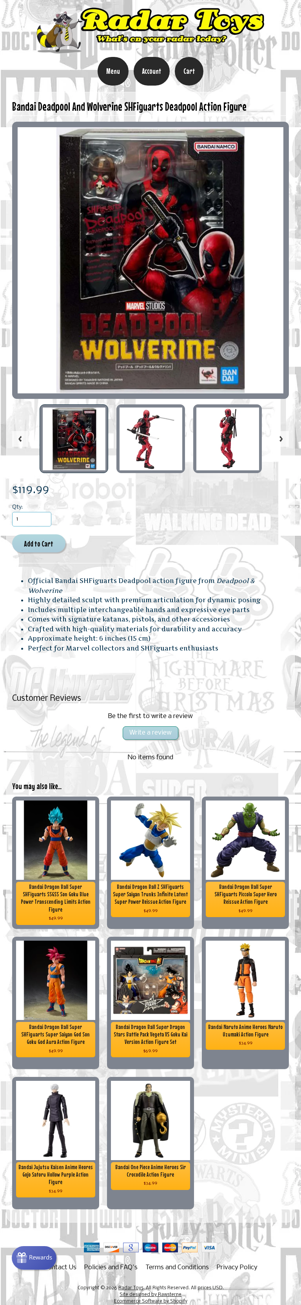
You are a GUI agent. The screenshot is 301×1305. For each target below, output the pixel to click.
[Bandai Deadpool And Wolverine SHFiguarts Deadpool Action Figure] (74, 438)
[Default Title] (150, 260)
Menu (113, 71)
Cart (189, 71)
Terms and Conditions (177, 1267)
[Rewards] (34, 1258)
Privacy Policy (237, 1267)
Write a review (150, 733)
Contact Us (60, 1267)
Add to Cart (38, 543)
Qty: (17, 507)
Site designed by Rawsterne (150, 1294)
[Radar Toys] (150, 51)
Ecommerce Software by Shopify (150, 1301)
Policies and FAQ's (111, 1267)
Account (151, 71)
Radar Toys (130, 1288)
